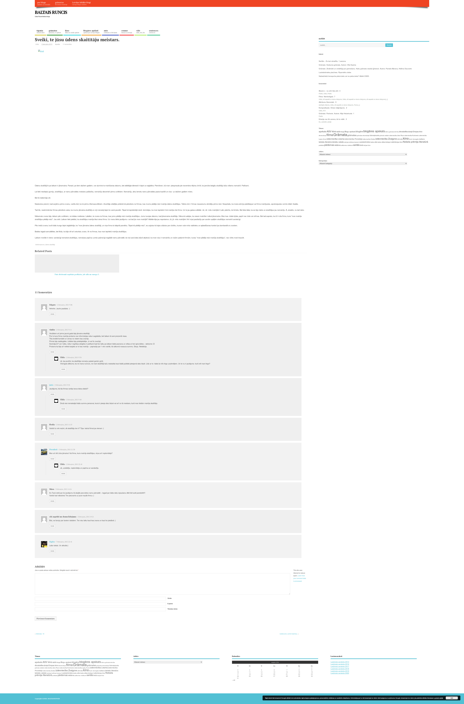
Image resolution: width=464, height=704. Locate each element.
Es (319, 122)
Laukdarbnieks (364, 142)
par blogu (43, 3)
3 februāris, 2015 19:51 (86, 517)
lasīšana (422, 139)
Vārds (169, 598)
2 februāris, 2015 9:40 (73, 400)
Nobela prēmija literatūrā (415, 141)
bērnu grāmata (389, 132)
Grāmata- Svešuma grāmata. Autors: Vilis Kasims (337, 65)
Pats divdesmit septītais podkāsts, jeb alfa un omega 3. (77, 274)
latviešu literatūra (325, 142)
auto (110, 31)
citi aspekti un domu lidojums (332, 99)
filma (329, 134)
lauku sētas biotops (384, 142)
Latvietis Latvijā (326, 122)
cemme (126, 31)
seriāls (356, 144)
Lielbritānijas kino (396, 142)
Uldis (37, 44)
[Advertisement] (383, 14)
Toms (356, 105)
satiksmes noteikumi (347, 145)
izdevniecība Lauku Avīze (82, 668)
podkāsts (321, 145)
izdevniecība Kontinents (411, 135)
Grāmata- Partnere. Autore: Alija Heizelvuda (335, 113)
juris (51, 385)
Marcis (327, 105)
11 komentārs (67, 44)
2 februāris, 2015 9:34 (73, 357)
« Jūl (233, 680)
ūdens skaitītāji (50, 244)
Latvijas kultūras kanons (351, 142)
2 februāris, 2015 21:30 (67, 449)
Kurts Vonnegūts (414, 139)
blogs (342, 132)
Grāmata (340, 134)
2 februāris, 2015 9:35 (62, 385)
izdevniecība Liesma (335, 138)
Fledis (321, 93)
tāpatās (40, 31)
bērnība (396, 132)
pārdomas (329, 144)
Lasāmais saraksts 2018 (340, 668)
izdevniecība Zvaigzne (386, 138)
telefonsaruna (39, 244)
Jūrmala (400, 139)
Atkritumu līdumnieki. (326, 102)
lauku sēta (373, 142)
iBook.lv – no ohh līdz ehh (328, 91)
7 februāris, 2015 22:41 (64, 542)
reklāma (337, 145)
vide (140, 31)
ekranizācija (322, 135)
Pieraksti (53, 449)
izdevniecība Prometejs (353, 139)
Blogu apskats (350, 131)
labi (452, 698)
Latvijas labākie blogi (81, 3)
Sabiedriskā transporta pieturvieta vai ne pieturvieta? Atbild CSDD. (344, 76)
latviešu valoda (338, 142)
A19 (324, 111)
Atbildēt (52, 314)
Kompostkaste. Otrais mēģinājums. (332, 108)
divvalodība (403, 131)
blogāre (359, 131)
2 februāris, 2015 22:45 (74, 464)
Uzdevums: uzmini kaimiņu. (289, 634)
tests (361, 145)
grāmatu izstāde (384, 135)
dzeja (410, 131)
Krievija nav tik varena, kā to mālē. (332, 119)
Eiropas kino (417, 131)
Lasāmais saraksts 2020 (340, 673)
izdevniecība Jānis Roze (396, 135)
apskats (322, 131)
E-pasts (170, 603)
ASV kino (331, 131)
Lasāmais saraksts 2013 (340, 662)
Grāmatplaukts (374, 135)
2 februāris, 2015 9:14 (63, 330)
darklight (321, 105)
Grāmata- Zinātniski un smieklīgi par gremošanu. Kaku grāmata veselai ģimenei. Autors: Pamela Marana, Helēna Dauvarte (365, 68)
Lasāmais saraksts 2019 (340, 671)
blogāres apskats (374, 131)
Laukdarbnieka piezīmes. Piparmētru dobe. (335, 72)
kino (72, 31)
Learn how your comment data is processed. (299, 578)
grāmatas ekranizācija (363, 135)
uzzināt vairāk (438, 698)
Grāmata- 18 (40, 634)
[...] (387, 99)
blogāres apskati (91, 31)
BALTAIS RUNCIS (51, 12)
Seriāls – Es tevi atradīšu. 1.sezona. (332, 61)
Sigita (52, 541)
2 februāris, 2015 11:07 (64, 425)
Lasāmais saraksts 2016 (340, 664)
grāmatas (61, 3)
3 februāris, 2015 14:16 (63, 489)
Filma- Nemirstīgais (326, 96)
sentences (153, 31)
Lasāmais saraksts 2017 (340, 666)
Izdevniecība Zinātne (369, 139)
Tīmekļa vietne (172, 609)
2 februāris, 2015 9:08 (64, 305)
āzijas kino (367, 145)
